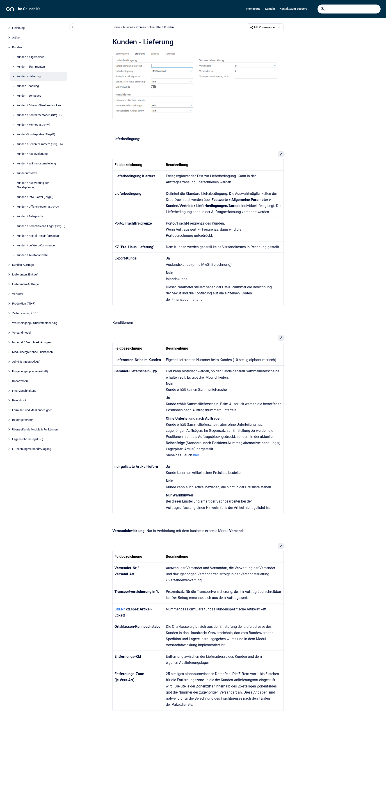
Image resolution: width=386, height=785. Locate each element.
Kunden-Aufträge (23, 264)
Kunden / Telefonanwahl (32, 255)
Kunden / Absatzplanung (32, 153)
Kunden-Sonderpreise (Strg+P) (35, 134)
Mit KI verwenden (265, 27)
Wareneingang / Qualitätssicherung (34, 322)
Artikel (16, 37)
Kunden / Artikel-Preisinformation (37, 235)
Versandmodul (21, 332)
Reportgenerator (22, 419)
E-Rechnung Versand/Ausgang (31, 448)
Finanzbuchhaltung (24, 390)
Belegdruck (19, 400)
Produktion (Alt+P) (23, 303)
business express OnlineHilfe (142, 27)
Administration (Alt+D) (26, 361)
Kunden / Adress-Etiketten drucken (38, 105)
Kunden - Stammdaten (30, 66)
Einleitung (18, 28)
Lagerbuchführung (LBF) (27, 439)
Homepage (253, 8)
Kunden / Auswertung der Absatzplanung (32, 185)
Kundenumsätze (26, 173)
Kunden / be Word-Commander (36, 245)
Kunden (17, 47)
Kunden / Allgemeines (30, 57)
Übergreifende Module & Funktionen (35, 429)
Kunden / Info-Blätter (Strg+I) (34, 196)
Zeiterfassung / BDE (25, 313)
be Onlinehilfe (29, 9)
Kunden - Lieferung (28, 76)
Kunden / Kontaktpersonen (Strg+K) (39, 115)
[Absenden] (322, 9)
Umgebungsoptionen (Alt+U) (30, 371)
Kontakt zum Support (293, 8)
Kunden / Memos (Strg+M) (33, 124)
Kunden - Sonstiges (28, 95)
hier (196, 455)
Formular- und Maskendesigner (32, 410)
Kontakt (270, 8)
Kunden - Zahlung (27, 86)
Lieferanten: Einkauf (25, 274)
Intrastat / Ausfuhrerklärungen (31, 342)
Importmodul (20, 380)
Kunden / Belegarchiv (29, 216)
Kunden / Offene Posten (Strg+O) (37, 206)
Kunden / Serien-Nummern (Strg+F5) (39, 144)
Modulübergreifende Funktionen (32, 351)
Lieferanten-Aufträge (25, 284)
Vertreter (17, 293)
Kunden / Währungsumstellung (36, 163)
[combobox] (349, 9)
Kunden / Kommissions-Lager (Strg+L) (40, 226)
